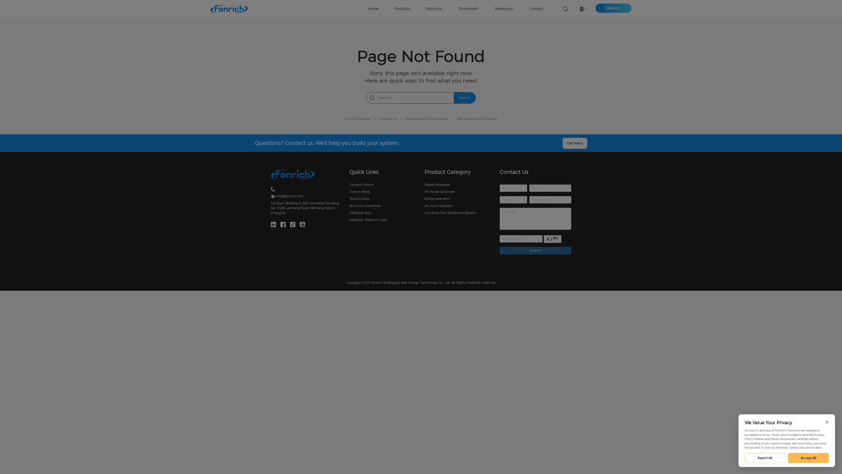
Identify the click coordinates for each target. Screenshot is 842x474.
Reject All (765, 458)
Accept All (808, 458)
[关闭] (827, 422)
